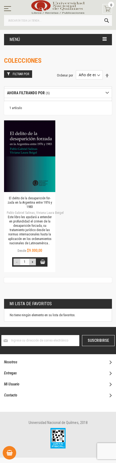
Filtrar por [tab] (21, 74)
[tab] (58, 93)
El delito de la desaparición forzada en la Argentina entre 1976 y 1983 (30, 202)
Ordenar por (65, 75)
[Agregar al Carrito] (42, 262)
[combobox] (58, 20)
